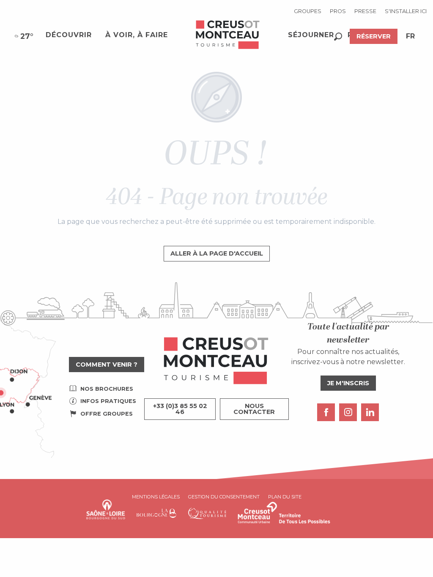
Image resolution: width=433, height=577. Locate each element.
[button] (338, 36)
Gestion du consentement (224, 497)
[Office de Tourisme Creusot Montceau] (228, 35)
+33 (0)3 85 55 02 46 (180, 409)
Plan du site (284, 497)
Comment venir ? (106, 364)
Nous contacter (254, 409)
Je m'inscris (348, 383)
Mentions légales (156, 497)
